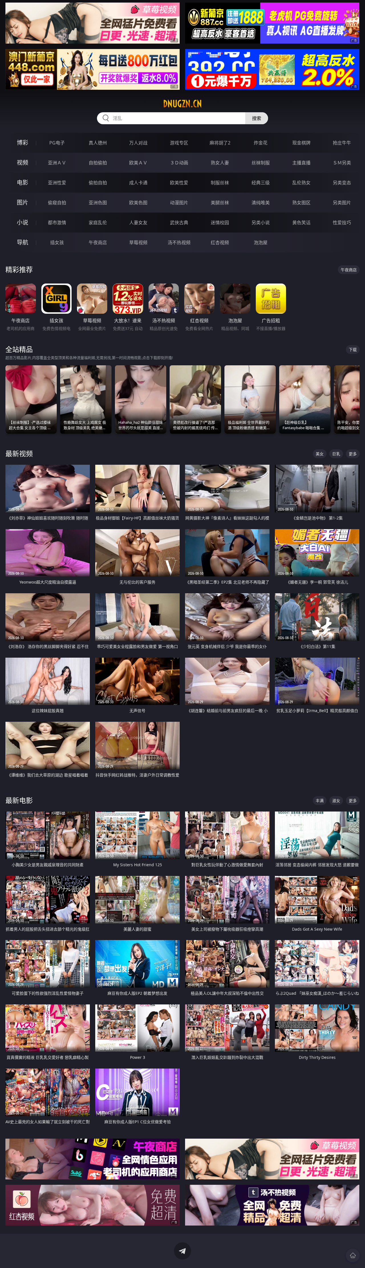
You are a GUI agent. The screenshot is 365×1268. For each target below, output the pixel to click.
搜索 (256, 118)
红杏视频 (220, 242)
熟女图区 (301, 202)
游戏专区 (179, 143)
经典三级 (261, 183)
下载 (353, 349)
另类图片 (342, 202)
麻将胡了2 (220, 143)
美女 (320, 453)
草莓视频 (138, 242)
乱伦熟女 (301, 183)
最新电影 (19, 800)
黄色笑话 (301, 222)
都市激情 (57, 222)
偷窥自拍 (57, 202)
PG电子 (57, 143)
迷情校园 (220, 222)
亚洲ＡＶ (57, 163)
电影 (22, 182)
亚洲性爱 (57, 183)
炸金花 (260, 143)
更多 (353, 453)
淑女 (336, 800)
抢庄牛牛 (342, 143)
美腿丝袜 (220, 202)
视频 (22, 162)
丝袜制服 (261, 163)
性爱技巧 (342, 222)
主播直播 (301, 163)
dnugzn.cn (182, 103)
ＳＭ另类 (342, 163)
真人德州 (98, 143)
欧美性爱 (179, 183)
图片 (22, 202)
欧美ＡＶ (138, 163)
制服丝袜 (220, 183)
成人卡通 (138, 183)
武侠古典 (179, 222)
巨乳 (336, 453)
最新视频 (19, 453)
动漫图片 (179, 202)
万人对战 (138, 143)
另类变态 (342, 183)
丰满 (320, 800)
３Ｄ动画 (179, 163)
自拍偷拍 (98, 163)
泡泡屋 (260, 242)
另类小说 (261, 222)
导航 (22, 242)
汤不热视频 (179, 242)
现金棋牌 (301, 143)
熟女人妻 (220, 163)
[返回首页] (353, 1255)
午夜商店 (98, 242)
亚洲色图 (98, 202)
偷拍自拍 (98, 183)
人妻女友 (138, 222)
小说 (22, 222)
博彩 (22, 142)
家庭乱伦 (98, 222)
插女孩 (57, 242)
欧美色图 (138, 202)
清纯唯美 (261, 202)
